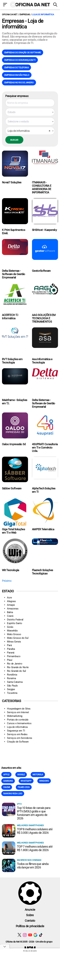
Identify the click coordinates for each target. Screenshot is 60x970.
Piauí (9, 659)
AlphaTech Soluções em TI (44, 490)
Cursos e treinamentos (19, 723)
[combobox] (30, 112)
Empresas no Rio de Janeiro (19, 82)
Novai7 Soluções (12, 182)
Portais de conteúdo (17, 719)
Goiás (10, 626)
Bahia (10, 612)
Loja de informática (43, 14)
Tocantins (12, 692)
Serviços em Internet (18, 712)
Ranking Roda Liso (12, 793)
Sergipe (11, 689)
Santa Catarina (15, 681)
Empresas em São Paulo (16, 75)
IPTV (19, 804)
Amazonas (12, 608)
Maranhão (12, 630)
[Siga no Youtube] (30, 935)
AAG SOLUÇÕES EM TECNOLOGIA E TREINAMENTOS (44, 318)
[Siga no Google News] (35, 935)
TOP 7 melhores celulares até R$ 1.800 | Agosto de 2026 (34, 848)
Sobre (30, 915)
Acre (9, 597)
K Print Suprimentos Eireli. (13, 231)
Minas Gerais (14, 641)
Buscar (14, 140)
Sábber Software (12, 488)
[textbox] (30, 112)
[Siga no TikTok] (41, 935)
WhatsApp (26, 781)
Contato (30, 920)
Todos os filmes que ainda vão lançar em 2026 (32, 865)
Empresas (25, 14)
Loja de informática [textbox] (29, 130)
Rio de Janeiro (14, 663)
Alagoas (11, 601)
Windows (44, 781)
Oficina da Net (9, 14)
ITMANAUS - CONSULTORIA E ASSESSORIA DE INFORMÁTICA (41, 187)
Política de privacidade (30, 926)
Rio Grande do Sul (16, 670)
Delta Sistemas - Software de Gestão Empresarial (13, 274)
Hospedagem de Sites (18, 708)
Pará (9, 645)
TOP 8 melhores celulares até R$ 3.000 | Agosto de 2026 (34, 830)
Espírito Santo (14, 623)
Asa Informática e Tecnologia (42, 360)
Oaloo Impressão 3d (14, 444)
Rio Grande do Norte (18, 667)
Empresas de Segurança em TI (20, 60)
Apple (6, 774)
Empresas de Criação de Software (22, 52)
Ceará (10, 615)
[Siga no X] (19, 935)
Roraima (11, 678)
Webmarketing (14, 715)
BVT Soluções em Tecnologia (12, 360)
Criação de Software (18, 741)
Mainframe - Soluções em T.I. (14, 401)
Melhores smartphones (30, 825)
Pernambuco (13, 656)
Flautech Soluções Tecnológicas (42, 571)
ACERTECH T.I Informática (10, 316)
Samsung (8, 781)
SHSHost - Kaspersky (44, 229)
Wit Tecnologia (10, 570)
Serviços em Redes (17, 734)
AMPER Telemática (43, 529)
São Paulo (12, 685)
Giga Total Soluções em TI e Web (13, 531)
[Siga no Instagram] (25, 935)
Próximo (7, 580)
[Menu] (5, 5)
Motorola (38, 774)
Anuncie (30, 909)
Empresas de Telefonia (16, 67)
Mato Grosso (14, 634)
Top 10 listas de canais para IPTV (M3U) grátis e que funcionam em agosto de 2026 (33, 813)
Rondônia (12, 674)
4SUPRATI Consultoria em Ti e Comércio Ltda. (45, 447)
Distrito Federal (15, 619)
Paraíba (11, 648)
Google (21, 774)
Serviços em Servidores (19, 738)
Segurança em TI (16, 730)
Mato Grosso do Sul (17, 637)
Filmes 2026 (24, 787)
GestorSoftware (41, 270)
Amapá (10, 604)
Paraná (10, 652)
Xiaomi (6, 787)
